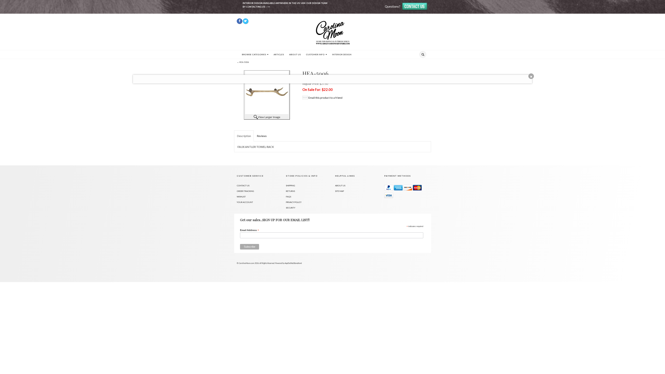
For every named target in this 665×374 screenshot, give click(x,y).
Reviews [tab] (262, 135)
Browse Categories (254, 54)
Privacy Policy (294, 202)
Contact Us (243, 185)
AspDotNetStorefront (293, 263)
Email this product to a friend (325, 97)
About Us (295, 54)
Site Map (339, 191)
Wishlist (241, 196)
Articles (279, 54)
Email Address (249, 230)
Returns (290, 191)
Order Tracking (245, 191)
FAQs (288, 196)
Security (290, 207)
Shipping (290, 185)
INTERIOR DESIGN (342, 54)
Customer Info (315, 54)
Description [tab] (244, 135)
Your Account (245, 202)
